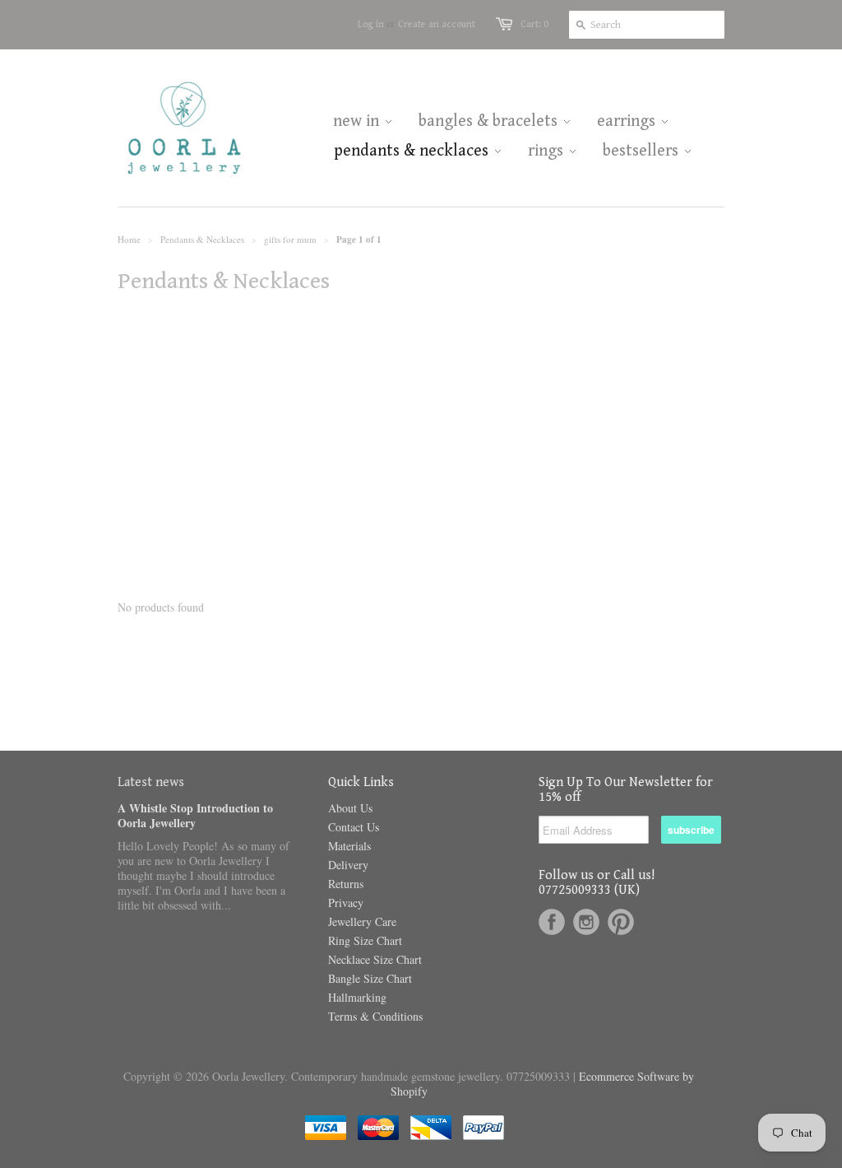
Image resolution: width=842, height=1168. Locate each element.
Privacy (345, 902)
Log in (371, 24)
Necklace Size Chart (375, 959)
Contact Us (353, 827)
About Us (350, 808)
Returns (345, 883)
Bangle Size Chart (370, 978)
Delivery (348, 865)
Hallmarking (357, 997)
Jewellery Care (362, 921)
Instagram (586, 922)
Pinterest (621, 922)
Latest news (151, 782)
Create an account (436, 24)
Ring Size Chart (365, 940)
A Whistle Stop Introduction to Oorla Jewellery (195, 815)
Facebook (552, 922)
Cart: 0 (534, 24)
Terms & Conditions (375, 1016)
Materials (349, 846)
